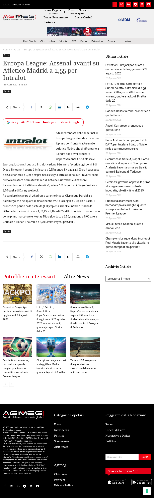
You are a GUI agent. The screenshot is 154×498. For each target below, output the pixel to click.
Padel (83, 41)
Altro (128, 41)
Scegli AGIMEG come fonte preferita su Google (45, 122)
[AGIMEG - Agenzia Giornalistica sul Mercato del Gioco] (19, 17)
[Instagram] (121, 4)
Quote (111, 41)
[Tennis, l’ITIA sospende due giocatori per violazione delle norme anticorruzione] (85, 347)
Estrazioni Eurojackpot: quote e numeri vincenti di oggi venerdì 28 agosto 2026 (126, 69)
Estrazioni (97, 41)
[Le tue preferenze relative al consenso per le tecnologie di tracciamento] (147, 491)
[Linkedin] (128, 4)
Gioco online (48, 41)
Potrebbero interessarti (30, 277)
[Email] (69, 107)
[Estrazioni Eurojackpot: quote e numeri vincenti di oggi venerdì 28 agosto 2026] (17, 294)
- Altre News (75, 277)
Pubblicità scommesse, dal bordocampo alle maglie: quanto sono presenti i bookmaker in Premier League (16, 368)
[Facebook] (114, 4)
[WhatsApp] (50, 107)
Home (6, 49)
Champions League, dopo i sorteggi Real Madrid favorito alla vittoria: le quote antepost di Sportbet (127, 242)
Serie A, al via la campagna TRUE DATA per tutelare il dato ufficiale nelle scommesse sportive (126, 144)
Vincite (64, 41)
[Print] (78, 107)
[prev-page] (5, 384)
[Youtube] (148, 4)
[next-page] (11, 384)
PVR (74, 41)
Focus (17, 49)
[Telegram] (135, 4)
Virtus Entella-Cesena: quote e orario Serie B (124, 226)
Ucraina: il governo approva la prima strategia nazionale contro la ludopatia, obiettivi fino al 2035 (127, 186)
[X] (142, 4)
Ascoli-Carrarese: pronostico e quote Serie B (124, 127)
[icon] (115, 486)
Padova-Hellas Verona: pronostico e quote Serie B (127, 113)
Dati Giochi (29, 41)
